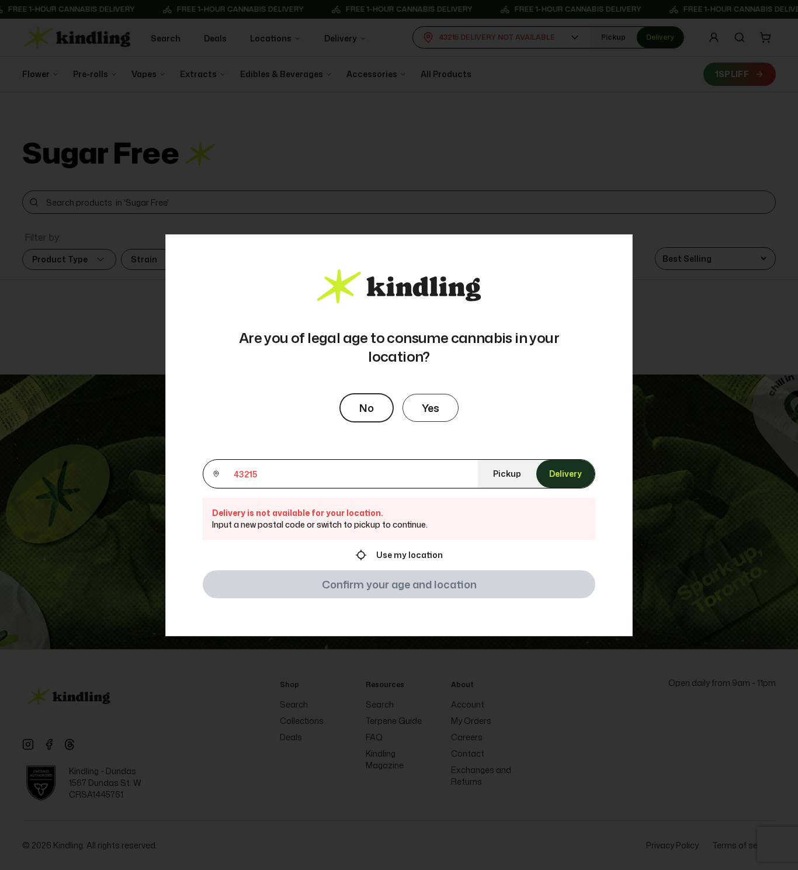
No (366, 407)
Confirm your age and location (399, 584)
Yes (430, 407)
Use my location (409, 554)
